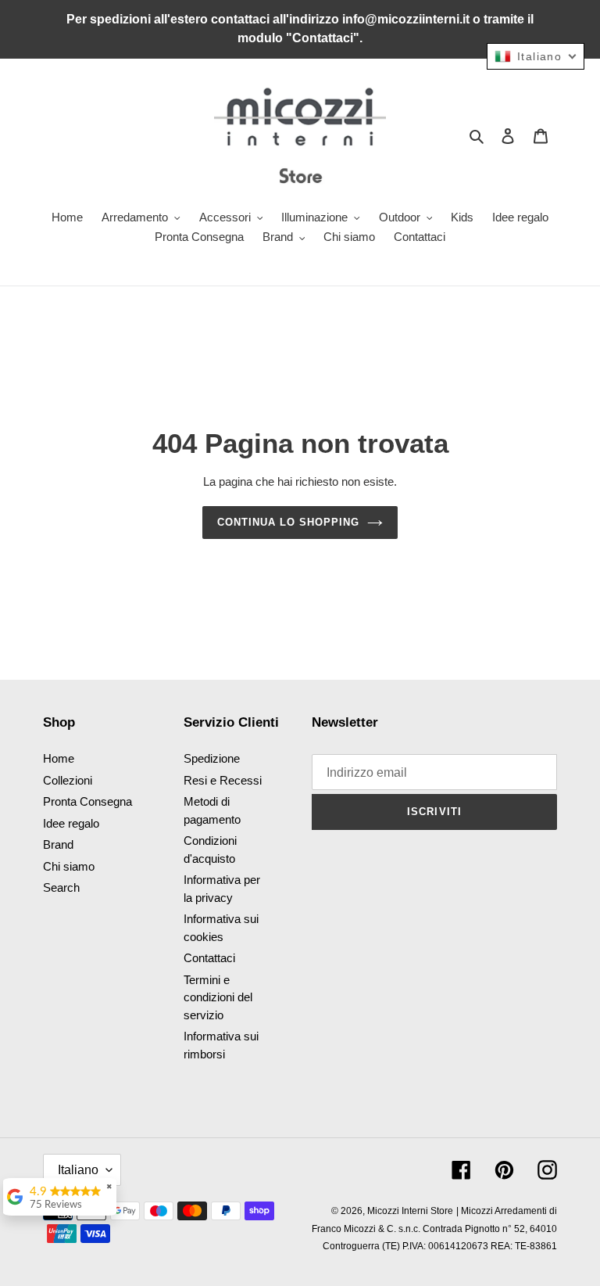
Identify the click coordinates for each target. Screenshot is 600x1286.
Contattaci (209, 957)
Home (58, 758)
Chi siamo (69, 866)
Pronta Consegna (87, 801)
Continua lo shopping (288, 522)
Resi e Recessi (223, 780)
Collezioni (67, 780)
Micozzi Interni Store (410, 1210)
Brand (58, 844)
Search (61, 887)
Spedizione (212, 758)
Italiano (78, 1169)
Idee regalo (71, 823)
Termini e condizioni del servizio (218, 997)
